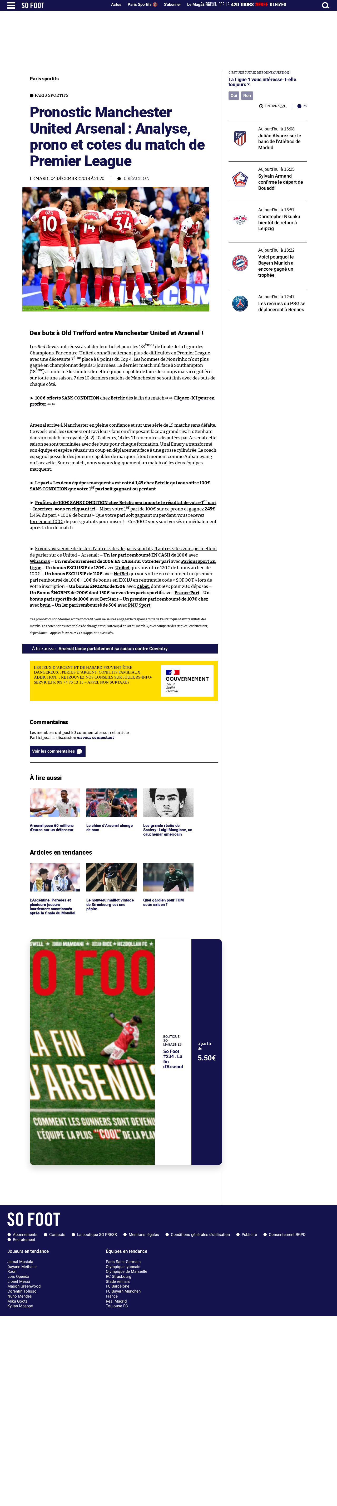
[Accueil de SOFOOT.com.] (63, 5)
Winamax (40, 561)
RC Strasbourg (118, 1276)
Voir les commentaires (53, 751)
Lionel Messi (18, 1281)
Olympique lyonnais (123, 1266)
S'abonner (172, 4)
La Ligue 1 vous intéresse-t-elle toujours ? (262, 81)
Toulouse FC (117, 1306)
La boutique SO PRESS (97, 1234)
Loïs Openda (18, 1276)
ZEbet (143, 586)
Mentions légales (144, 1234)
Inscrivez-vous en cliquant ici (64, 509)
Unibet (122, 568)
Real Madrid (116, 1301)
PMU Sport (139, 605)
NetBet (121, 574)
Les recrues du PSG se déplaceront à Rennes (262, 293)
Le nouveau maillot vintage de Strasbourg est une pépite (111, 870)
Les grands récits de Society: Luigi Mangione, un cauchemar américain (166, 795)
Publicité (249, 1234)
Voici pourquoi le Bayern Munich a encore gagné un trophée (267, 247)
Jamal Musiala (20, 1261)
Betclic (162, 483)
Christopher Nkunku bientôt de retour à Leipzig (266, 206)
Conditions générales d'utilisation (200, 1234)
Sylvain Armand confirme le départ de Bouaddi (264, 166)
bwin (45, 605)
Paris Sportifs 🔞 (143, 4)
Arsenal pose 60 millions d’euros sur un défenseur (53, 793)
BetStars (109, 599)
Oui (234, 95)
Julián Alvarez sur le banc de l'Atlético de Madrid (266, 125)
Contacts (57, 1234)
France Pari (187, 593)
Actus (116, 4)
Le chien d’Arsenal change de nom (110, 793)
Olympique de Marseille (126, 1271)
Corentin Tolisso (22, 1291)
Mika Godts (17, 1301)
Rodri (12, 1271)
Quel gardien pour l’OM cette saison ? (164, 868)
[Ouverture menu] (11, 5)
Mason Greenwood (24, 1286)
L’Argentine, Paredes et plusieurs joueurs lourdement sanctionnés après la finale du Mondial (53, 873)
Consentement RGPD (287, 1234)
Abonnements (25, 1234)
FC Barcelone (117, 1286)
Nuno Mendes (19, 1296)
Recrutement (24, 1239)
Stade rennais (118, 1281)
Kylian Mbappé (20, 1306)
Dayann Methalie (22, 1266)
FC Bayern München (123, 1291)
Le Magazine (198, 4)
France (112, 1296)
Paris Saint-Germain (123, 1261)
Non (247, 95)
